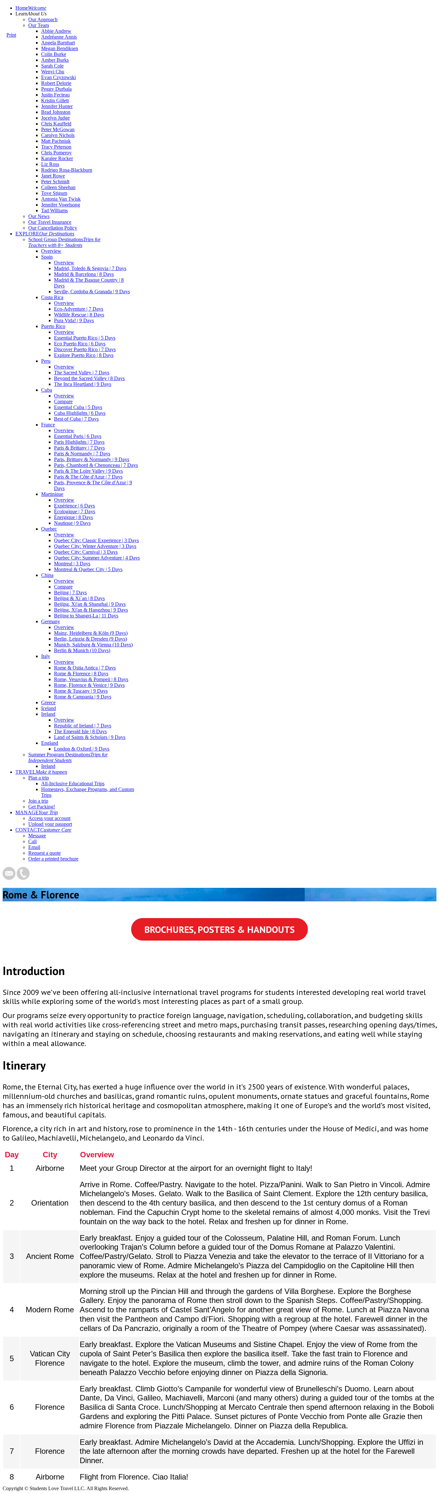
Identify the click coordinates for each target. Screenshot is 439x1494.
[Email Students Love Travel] (9, 878)
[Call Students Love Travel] (23, 878)
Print (11, 35)
